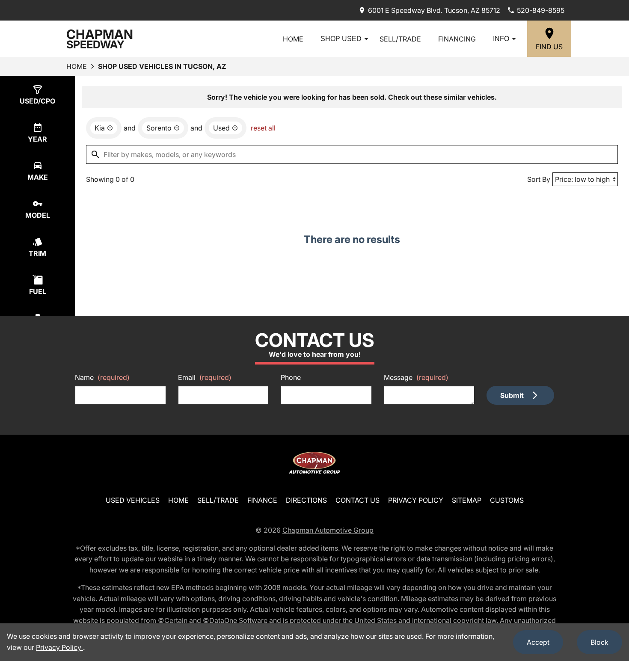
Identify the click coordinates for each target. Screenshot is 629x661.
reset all (263, 128)
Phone (291, 377)
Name (102, 377)
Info (501, 38)
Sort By (538, 179)
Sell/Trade (400, 39)
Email (204, 377)
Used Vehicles (133, 500)
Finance (262, 500)
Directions (306, 500)
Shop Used (341, 38)
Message (416, 377)
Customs (507, 500)
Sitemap (466, 500)
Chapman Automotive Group (328, 530)
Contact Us (357, 500)
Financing (457, 39)
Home (293, 39)
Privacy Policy (415, 500)
